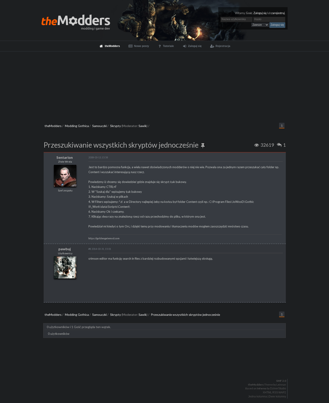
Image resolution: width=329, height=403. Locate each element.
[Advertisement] (164, 85)
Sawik (143, 126)
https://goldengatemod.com (104, 238)
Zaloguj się (260, 13)
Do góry (166, 369)
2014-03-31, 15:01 (99, 248)
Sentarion (64, 157)
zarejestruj (278, 13)
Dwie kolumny (277, 396)
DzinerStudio (278, 388)
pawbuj (64, 249)
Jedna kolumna (257, 396)
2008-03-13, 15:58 (98, 157)
